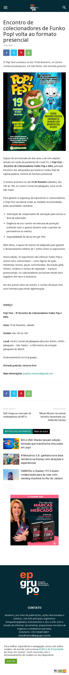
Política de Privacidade (51, 649)
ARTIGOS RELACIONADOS (18, 431)
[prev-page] (5, 487)
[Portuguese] (60, 670)
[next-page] (10, 487)
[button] (5, 7)
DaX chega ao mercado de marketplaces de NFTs (17, 415)
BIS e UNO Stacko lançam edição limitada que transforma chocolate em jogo (42, 443)
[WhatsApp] (28, 52)
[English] (56, 670)
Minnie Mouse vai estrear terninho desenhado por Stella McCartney (52, 417)
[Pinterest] (21, 52)
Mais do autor (41, 431)
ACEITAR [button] (11, 661)
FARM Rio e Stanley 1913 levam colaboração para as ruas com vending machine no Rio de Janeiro (42, 474)
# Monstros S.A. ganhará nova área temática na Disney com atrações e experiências (42, 459)
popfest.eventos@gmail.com (38, 373)
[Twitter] (14, 52)
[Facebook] (6, 52)
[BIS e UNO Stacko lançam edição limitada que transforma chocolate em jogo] (11, 443)
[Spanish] (64, 670)
